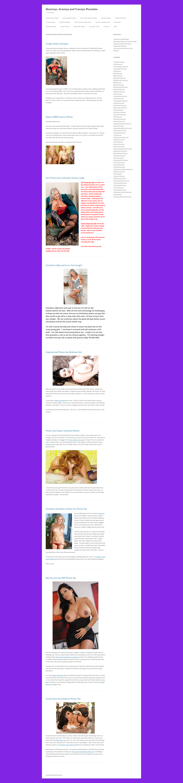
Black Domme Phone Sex (120, 87)
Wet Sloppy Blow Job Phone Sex (122, 197)
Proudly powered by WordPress (54, 775)
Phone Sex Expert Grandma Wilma (62, 430)
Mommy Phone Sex (119, 146)
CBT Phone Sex (117, 94)
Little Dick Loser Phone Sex (121, 137)
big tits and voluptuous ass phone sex (68, 657)
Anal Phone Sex (117, 64)
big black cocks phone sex (67, 745)
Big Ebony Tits (117, 82)
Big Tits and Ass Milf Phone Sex (61, 577)
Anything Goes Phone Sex (120, 66)
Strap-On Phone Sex (119, 176)
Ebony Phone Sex (118, 110)
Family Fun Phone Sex (119, 112)
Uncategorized (117, 194)
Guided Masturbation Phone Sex (122, 128)
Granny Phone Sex (118, 126)
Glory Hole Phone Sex (119, 119)
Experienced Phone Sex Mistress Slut (64, 352)
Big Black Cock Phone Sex (120, 80)
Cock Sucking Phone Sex (120, 96)
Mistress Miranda (64, 22)
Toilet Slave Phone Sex (119, 185)
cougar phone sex (57, 675)
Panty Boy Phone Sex (119, 155)
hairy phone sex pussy (77, 440)
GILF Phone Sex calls (87, 182)
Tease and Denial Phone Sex (121, 181)
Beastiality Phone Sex (119, 78)
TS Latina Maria (50, 22)
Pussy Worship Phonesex (120, 160)
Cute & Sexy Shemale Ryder (121, 39)
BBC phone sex (61, 740)
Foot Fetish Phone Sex (119, 114)
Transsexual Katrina (52, 18)
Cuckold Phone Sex (118, 103)
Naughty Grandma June (102, 22)
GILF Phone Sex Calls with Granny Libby (65, 177)
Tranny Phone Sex (118, 187)
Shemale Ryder (64, 26)
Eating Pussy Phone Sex (120, 107)
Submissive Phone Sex (119, 178)
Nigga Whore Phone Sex (120, 151)
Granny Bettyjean (120, 18)
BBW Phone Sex (117, 76)
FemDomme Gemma (79, 26)
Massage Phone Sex (119, 139)
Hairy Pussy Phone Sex (119, 130)
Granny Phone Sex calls (88, 223)
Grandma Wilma (106, 18)
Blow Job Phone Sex (119, 89)
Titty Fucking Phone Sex (120, 183)
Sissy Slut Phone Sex (119, 167)
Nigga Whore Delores (69, 18)
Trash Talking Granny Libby (82, 22)
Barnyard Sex (117, 71)
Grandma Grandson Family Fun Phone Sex (66, 508)
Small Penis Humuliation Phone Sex (63, 698)
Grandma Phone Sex (119, 121)
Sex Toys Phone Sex (119, 162)
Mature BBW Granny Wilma (59, 116)
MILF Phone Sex (118, 142)
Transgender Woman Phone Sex (122, 192)
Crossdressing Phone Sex (120, 101)
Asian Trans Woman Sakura (88, 18)
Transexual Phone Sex (119, 190)
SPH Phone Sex (117, 174)
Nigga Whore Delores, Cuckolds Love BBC (125, 41)
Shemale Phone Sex (119, 165)
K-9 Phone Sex (117, 135)
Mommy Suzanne (51, 26)
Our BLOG (106, 26)
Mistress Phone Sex (118, 144)
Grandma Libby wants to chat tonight (64, 265)
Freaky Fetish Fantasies (57, 43)
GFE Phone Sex (117, 117)
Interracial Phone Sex (119, 133)
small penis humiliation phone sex (83, 752)
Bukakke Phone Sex (119, 91)
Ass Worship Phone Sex (120, 69)
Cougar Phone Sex (118, 98)
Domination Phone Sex (119, 105)
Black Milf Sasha (94, 26)
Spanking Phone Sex (119, 171)
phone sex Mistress (61, 400)
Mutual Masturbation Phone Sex (122, 149)
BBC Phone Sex (117, 73)
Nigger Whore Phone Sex (120, 153)
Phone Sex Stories (118, 158)
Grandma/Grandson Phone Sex (122, 123)
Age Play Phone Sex (118, 62)
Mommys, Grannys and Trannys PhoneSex (72, 9)
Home (115, 26)
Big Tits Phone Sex (118, 85)
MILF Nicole (117, 22)
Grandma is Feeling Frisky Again (122, 44)
